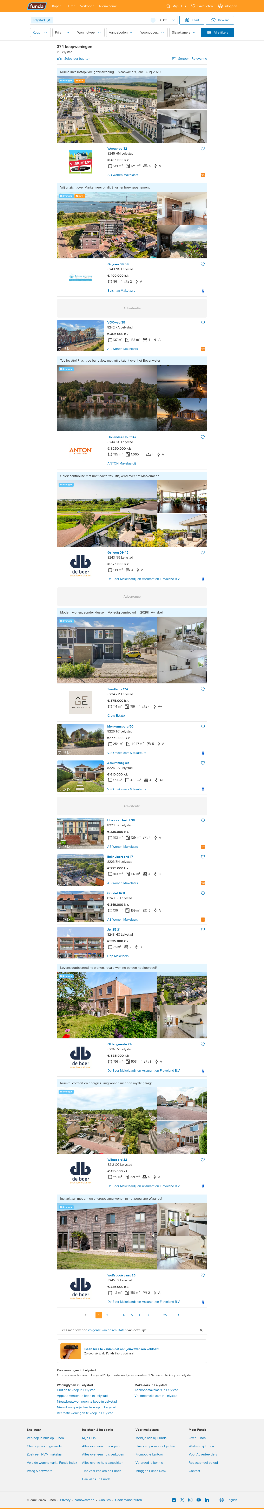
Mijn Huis (88, 1438)
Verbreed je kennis (149, 1463)
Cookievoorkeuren (128, 1500)
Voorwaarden (84, 1500)
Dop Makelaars (117, 956)
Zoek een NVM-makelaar (44, 1454)
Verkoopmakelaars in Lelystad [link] (155, 1396)
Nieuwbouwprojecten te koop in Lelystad (86, 1407)
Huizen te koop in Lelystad (76, 1390)
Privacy (65, 1500)
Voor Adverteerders (203, 1454)
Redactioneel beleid (203, 1463)
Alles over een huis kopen (101, 1446)
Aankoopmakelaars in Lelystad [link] (156, 1390)
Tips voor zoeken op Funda (101, 1471)
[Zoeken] (153, 20)
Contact (194, 1471)
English (232, 1500)
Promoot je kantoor (149, 1454)
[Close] (48, 20)
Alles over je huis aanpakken (102, 1463)
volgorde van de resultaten (107, 1330)
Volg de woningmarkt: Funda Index (52, 1463)
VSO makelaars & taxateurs (126, 753)
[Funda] (37, 6)
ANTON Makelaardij (121, 463)
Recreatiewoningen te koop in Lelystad (85, 1413)
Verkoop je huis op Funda (45, 1438)
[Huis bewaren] (202, 148)
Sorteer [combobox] (192, 59)
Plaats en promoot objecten (155, 1446)
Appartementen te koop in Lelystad (82, 1396)
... (156, 1315)
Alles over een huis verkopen (103, 1454)
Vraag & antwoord (39, 1471)
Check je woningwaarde (44, 1446)
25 (165, 1315)
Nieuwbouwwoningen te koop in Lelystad (87, 1402)
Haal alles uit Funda (96, 1479)
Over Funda (197, 1438)
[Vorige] (85, 1315)
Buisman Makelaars (121, 291)
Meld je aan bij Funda (151, 1438)
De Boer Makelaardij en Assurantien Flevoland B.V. (143, 579)
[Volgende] (178, 1315)
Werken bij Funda (201, 1446)
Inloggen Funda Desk (151, 1471)
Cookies (105, 1500)
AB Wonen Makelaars (122, 175)
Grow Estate (116, 716)
